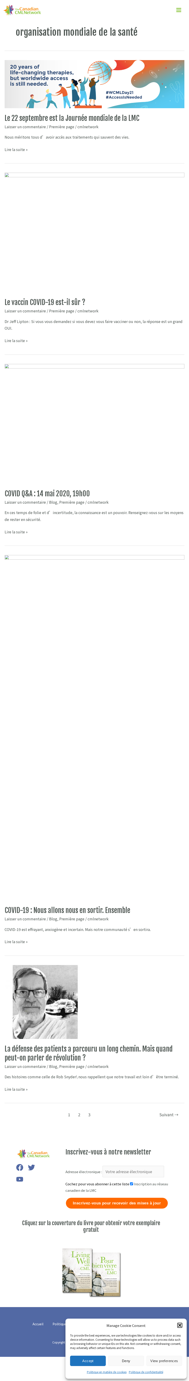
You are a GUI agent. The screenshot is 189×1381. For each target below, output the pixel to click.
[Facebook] (20, 1167)
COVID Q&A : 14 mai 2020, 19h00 (47, 493)
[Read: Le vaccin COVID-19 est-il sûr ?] (94, 232)
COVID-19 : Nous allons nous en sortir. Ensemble (67, 910)
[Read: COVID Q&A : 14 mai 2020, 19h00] (94, 423)
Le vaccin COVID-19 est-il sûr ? (45, 302)
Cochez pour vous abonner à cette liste (97, 1183)
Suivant (168, 1114)
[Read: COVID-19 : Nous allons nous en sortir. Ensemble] (94, 727)
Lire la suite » (16, 149)
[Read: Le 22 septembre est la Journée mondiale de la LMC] (94, 83)
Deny (126, 1361)
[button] (179, 1325)
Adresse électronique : (84, 1171)
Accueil (37, 1324)
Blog (53, 502)
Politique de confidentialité (146, 1372)
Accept (87, 1361)
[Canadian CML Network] (22, 10)
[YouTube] (20, 1179)
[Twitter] (31, 1167)
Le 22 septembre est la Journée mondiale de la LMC (72, 118)
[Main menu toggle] (178, 10)
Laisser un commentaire (25, 126)
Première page (61, 126)
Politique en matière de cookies (107, 1372)
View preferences (164, 1361)
